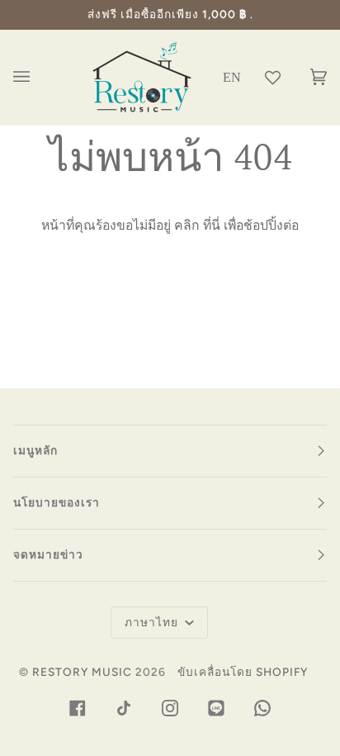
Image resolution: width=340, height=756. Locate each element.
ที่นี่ (211, 225)
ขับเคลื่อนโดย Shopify (242, 671)
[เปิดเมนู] (38, 77)
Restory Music (82, 671)
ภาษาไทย (153, 622)
